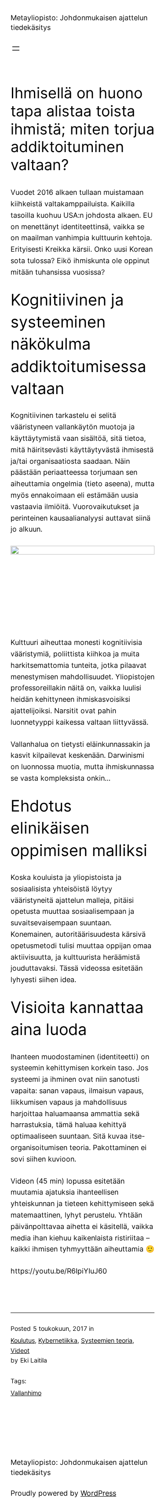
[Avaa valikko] (16, 48)
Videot (20, 1350)
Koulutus (23, 1340)
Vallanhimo (26, 1393)
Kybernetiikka (57, 1340)
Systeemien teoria (106, 1340)
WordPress (98, 1493)
